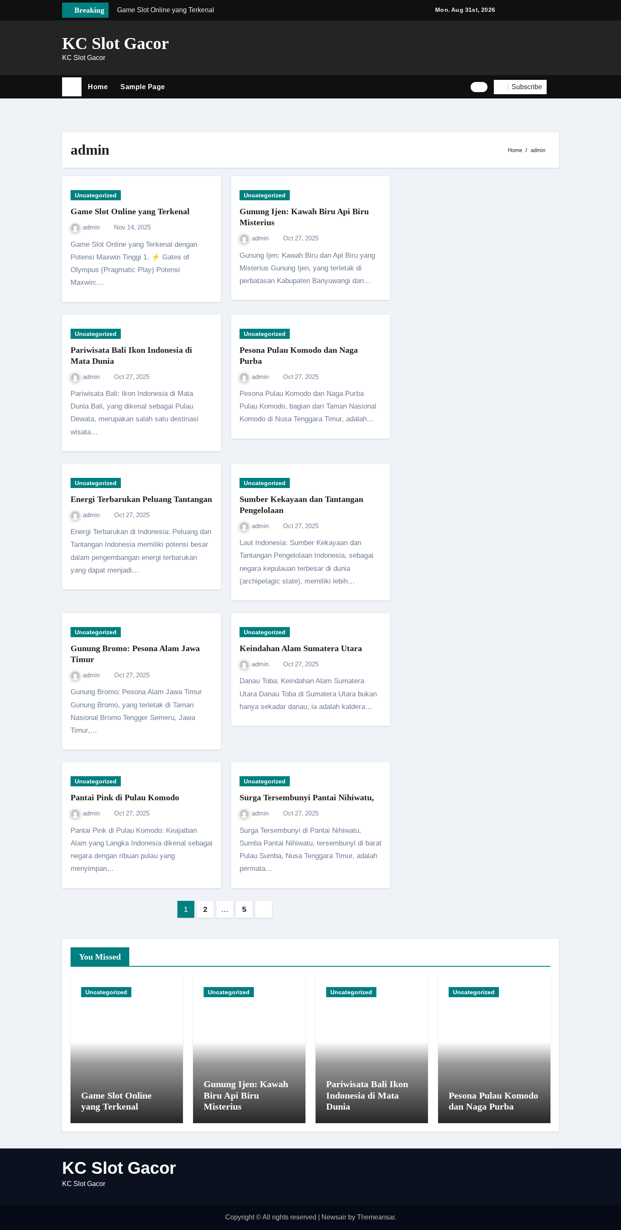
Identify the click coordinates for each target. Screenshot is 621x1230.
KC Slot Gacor (115, 43)
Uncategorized (96, 195)
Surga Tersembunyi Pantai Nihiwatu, (307, 797)
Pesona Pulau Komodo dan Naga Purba (493, 1101)
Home (98, 86)
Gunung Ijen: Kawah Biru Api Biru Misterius (246, 1095)
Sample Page (142, 86)
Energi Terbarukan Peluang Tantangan (141, 499)
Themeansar (376, 1217)
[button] (556, 87)
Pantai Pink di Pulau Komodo (125, 797)
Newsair (333, 1217)
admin (92, 227)
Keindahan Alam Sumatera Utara (301, 648)
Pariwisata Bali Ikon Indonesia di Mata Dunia (367, 1095)
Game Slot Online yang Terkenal (130, 211)
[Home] (72, 87)
